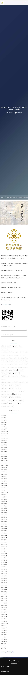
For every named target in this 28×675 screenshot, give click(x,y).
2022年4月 (3, 533)
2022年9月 (3, 521)
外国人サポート (5, 349)
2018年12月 (3, 623)
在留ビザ (21, 370)
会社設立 (15, 346)
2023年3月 (3, 508)
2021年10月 (3, 546)
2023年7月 (3, 499)
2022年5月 (3, 530)
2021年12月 (3, 542)
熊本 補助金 (4, 388)
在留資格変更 (16, 373)
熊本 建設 (11, 391)
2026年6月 (3, 420)
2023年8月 (3, 496)
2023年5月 (3, 503)
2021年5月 (3, 557)
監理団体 (4, 394)
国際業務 (18, 385)
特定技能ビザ (4, 385)
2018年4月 (3, 641)
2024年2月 (3, 483)
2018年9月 (3, 630)
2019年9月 (3, 603)
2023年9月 (3, 494)
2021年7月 (3, 553)
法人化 (3, 373)
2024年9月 (3, 467)
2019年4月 (3, 614)
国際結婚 (4, 391)
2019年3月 (3, 616)
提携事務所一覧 (5, 671)
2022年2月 (3, 537)
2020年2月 (3, 591)
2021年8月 (3, 551)
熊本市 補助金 (18, 394)
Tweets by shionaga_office (7, 652)
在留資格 (9, 373)
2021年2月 (3, 564)
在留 (16, 391)
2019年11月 (3, 598)
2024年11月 (3, 463)
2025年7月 (3, 444)
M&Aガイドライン (5, 666)
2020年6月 (3, 582)
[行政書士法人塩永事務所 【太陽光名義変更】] (2, 3)
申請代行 (12, 385)
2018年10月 (3, 627)
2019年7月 (3, 607)
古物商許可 (11, 406)
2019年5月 (3, 612)
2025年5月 (3, 449)
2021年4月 (3, 560)
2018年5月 (3, 639)
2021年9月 (3, 548)
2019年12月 (3, 596)
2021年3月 (3, 562)
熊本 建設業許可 (13, 370)
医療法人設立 (4, 397)
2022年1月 (3, 539)
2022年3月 (3, 535)
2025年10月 (3, 438)
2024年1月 (3, 485)
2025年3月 (3, 454)
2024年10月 (3, 465)
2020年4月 (3, 587)
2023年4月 (3, 505)
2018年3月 (3, 643)
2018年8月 (3, 632)
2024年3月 (3, 481)
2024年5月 (3, 476)
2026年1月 (3, 431)
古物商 (20, 403)
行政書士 (4, 346)
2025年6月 (3, 447)
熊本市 (10, 346)
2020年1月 (3, 593)
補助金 (21, 400)
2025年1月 (3, 458)
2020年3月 (3, 589)
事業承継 (4, 406)
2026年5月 (3, 422)
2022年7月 (3, 526)
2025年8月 (3, 442)
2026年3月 (3, 426)
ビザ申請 (10, 394)
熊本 (21, 346)
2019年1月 (3, 621)
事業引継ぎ (19, 388)
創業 (10, 400)
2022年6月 (3, 528)
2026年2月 (3, 429)
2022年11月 (3, 517)
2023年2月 (3, 510)
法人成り (15, 400)
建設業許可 (19, 397)
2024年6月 (3, 474)
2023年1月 (3, 512)
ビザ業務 (22, 391)
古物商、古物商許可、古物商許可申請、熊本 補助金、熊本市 (13, 355)
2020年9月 (3, 575)
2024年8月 (3, 469)
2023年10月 (3, 492)
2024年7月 (3, 472)
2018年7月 (3, 634)
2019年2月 (3, 618)
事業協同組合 (4, 403)
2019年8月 (3, 605)
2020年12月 (3, 569)
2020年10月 (3, 573)
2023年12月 (3, 487)
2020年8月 (3, 578)
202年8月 (2, 645)
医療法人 (12, 397)
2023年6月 (3, 501)
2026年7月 (3, 417)
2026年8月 (3, 415)
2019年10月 (3, 600)
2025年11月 (3, 435)
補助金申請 (4, 400)
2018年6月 (3, 636)
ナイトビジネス (13, 403)
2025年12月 (3, 433)
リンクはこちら (6, 305)
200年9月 (2, 648)
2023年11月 (3, 490)
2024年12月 (3, 460)
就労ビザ (4, 379)
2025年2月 (3, 456)
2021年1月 (3, 566)
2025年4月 (3, 451)
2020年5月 (3, 584)
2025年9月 (3, 440)
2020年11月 (3, 571)
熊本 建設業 (4, 370)
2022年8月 (3, 523)
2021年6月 (3, 555)
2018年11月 (3, 625)
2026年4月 (3, 424)
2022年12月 (3, 514)
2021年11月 (3, 544)
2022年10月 (3, 519)
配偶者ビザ (12, 388)
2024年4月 (3, 478)
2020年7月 (3, 580)
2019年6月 (3, 609)
